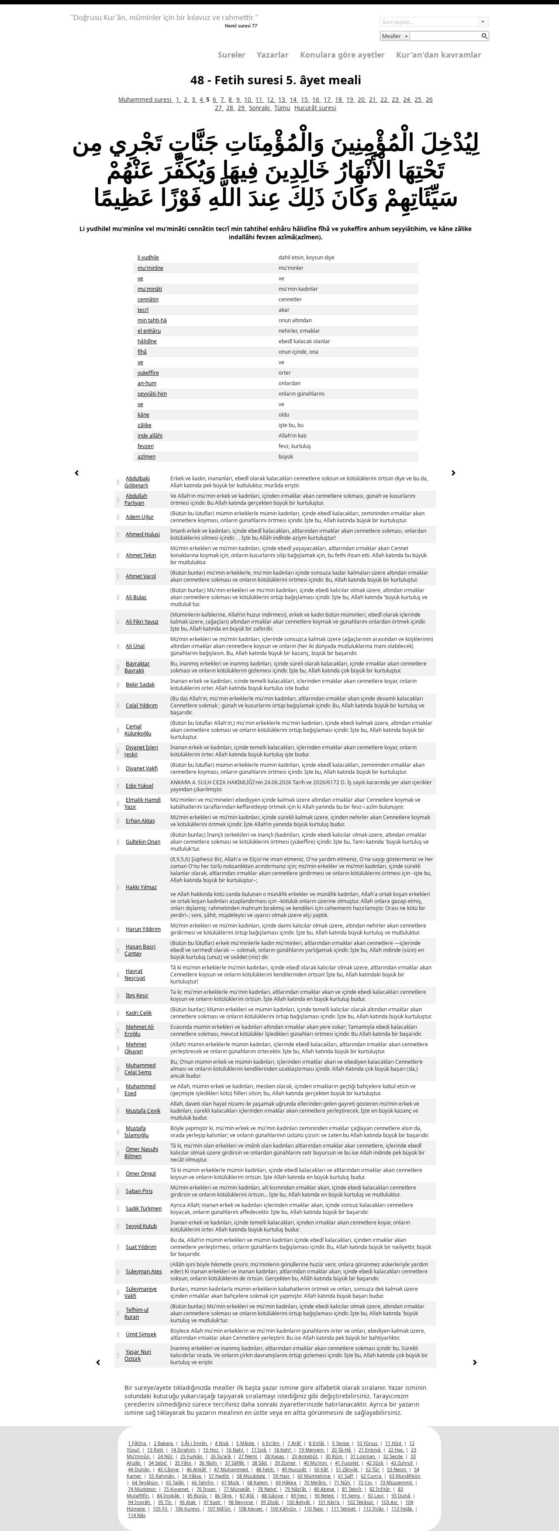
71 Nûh (343, 1482)
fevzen (146, 446)
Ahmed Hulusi (143, 534)
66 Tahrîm (203, 1482)
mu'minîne (150, 268)
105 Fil (161, 1508)
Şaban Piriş (139, 1191)
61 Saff (346, 1475)
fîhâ (142, 351)
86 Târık (224, 1495)
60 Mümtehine (314, 1475)
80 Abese (324, 1489)
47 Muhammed (231, 1469)
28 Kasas (275, 1456)
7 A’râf (294, 1443)
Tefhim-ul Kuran (136, 1313)
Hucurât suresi (315, 107)
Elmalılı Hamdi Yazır (142, 803)
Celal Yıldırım (142, 705)
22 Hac (396, 1449)
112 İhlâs (374, 1508)
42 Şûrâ (375, 1462)
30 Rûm (334, 1456)
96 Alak (188, 1502)
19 (350, 99)
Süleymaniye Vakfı (140, 1292)
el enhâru (149, 330)
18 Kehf (283, 1449)
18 (339, 99)
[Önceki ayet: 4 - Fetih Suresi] (77, 474)
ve (140, 278)
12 (271, 99)
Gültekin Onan (143, 841)
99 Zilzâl (270, 1502)
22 (384, 99)
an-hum (147, 383)
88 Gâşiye (273, 1495)
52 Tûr (373, 1469)
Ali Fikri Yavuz (142, 621)
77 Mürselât (237, 1489)
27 (219, 107)
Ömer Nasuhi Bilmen (141, 1152)
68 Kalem (258, 1482)
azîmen (146, 456)
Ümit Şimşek (141, 1334)
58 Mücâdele (251, 1475)
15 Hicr (211, 1449)
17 (328, 99)
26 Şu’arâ (221, 1456)
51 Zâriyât (347, 1469)
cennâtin (148, 299)
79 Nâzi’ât (296, 1489)
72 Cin (365, 1482)
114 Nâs (136, 1515)
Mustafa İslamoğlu (136, 1131)
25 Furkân (192, 1456)
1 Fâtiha (137, 1443)
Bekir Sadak (140, 684)
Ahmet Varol (141, 576)
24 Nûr (166, 1456)
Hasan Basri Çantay (139, 950)
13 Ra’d (155, 1449)
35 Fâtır (184, 1462)
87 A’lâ (247, 1495)
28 (230, 107)
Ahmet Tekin (141, 555)
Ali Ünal (135, 646)
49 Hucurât (294, 1469)
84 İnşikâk (169, 1495)
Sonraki (260, 107)
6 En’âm (271, 1443)
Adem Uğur (140, 517)
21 (373, 99)
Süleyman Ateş (144, 1271)
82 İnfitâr (380, 1489)
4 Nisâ (222, 1443)
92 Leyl (376, 1495)
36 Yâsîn (208, 1462)
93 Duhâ (401, 1495)
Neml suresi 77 (241, 26)
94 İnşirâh (140, 1502)
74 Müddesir (142, 1489)
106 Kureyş (188, 1508)
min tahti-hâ (152, 320)
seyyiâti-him (152, 393)
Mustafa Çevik (143, 1110)
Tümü (282, 107)
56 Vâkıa (192, 1475)
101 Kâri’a (329, 1502)
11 (259, 99)
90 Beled (324, 1495)
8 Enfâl (317, 1443)
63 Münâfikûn (405, 1475)
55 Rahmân (162, 1475)
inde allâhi (150, 435)
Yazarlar (273, 54)
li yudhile (148, 257)
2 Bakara (164, 1443)
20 (362, 99)
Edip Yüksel (139, 786)
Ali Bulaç (136, 597)
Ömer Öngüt (141, 1173)
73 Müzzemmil (397, 1482)
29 (242, 107)
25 (418, 99)
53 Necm (397, 1469)
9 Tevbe (341, 1443)
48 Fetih (265, 1469)
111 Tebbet (344, 1508)
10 (248, 99)
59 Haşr (282, 1475)
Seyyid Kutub (141, 1226)
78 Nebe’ (268, 1489)
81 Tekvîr (352, 1489)
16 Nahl (235, 1449)
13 (282, 99)
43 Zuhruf (402, 1462)
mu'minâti (150, 289)
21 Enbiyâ (370, 1449)
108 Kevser (251, 1508)
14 (294, 99)
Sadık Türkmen (144, 1208)
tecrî (143, 310)
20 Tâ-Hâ (341, 1449)
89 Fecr (299, 1495)
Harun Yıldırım (143, 929)
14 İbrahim (184, 1449)
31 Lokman (363, 1456)
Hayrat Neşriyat (134, 974)
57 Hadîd (219, 1475)
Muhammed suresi (145, 99)
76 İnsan (207, 1489)
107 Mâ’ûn (219, 1508)
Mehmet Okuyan (135, 1048)
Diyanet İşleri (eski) (141, 751)
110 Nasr (314, 1508)
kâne (143, 414)
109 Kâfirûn (283, 1508)
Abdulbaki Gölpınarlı (137, 482)
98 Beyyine (241, 1502)
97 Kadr (213, 1502)
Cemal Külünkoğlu (137, 730)
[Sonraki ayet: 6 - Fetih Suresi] (453, 474)
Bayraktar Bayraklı (137, 667)
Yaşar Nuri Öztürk (137, 1355)
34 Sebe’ (158, 1462)
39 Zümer (286, 1462)
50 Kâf (321, 1469)
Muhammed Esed (139, 1090)
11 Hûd (394, 1443)
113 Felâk (402, 1508)
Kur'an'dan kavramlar (438, 54)
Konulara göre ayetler (342, 54)
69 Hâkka (286, 1482)
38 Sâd (260, 1462)
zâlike (145, 425)
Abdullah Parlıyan (135, 499)
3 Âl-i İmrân (194, 1443)
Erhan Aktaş (140, 820)
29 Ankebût (305, 1456)
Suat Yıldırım (141, 1247)
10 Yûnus (368, 1443)
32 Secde (393, 1456)
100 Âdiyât (298, 1502)
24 (407, 99)
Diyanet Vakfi (142, 768)
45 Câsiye (169, 1469)
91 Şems (351, 1495)
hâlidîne (147, 341)
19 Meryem (312, 1449)
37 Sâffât (235, 1462)
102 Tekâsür (361, 1502)
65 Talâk (175, 1482)
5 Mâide (245, 1443)
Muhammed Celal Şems (139, 1069)
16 (316, 99)
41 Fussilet (347, 1462)
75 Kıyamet (177, 1489)
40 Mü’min (316, 1462)
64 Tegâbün (145, 1482)
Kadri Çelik (139, 1013)
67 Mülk (231, 1482)
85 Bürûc (197, 1495)
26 (429, 99)
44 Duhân (139, 1469)
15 (305, 99)
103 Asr (390, 1502)
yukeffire (148, 372)
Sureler (231, 54)
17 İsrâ (259, 1449)
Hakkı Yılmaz (141, 887)
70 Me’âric (316, 1482)
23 (396, 99)
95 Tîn (165, 1502)
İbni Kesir (137, 995)
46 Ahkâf (196, 1469)
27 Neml (248, 1456)
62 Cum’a (372, 1475)
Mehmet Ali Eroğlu (139, 1030)
